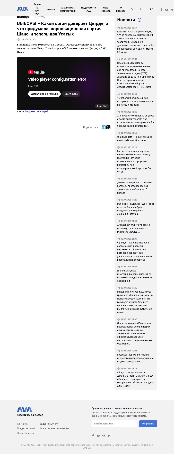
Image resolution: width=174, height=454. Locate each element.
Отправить (148, 423)
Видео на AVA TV (49, 423)
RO (151, 9)
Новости (50, 9)
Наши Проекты (25, 433)
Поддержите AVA (26, 428)
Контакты (22, 423)
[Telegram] (104, 127)
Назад (41, 16)
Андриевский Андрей (36, 111)
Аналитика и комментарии (54, 428)
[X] (108, 127)
